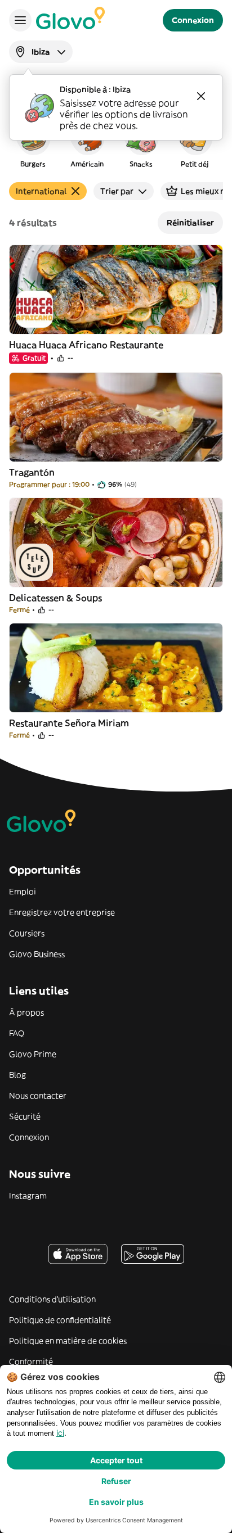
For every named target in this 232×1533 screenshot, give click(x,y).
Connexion (29, 1137)
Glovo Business (37, 954)
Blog (17, 1075)
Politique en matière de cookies (68, 1341)
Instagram (28, 1196)
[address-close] (201, 96)
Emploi (22, 892)
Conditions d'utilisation (52, 1299)
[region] (116, 143)
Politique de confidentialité (60, 1320)
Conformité (31, 1361)
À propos (26, 1012)
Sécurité (25, 1116)
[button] (32, 143)
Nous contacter (37, 1096)
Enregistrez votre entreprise (62, 912)
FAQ (16, 1033)
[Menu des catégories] (20, 20)
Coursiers (26, 933)
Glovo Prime (32, 1054)
